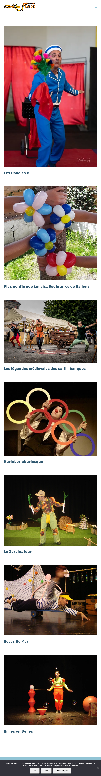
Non (46, 771)
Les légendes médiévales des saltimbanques (45, 368)
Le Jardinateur (18, 551)
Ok (35, 771)
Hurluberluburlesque (23, 462)
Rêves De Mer (16, 641)
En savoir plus (62, 771)
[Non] (98, 768)
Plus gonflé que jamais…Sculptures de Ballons (47, 286)
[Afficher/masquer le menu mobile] (96, 6)
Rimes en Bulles (18, 731)
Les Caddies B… (18, 173)
